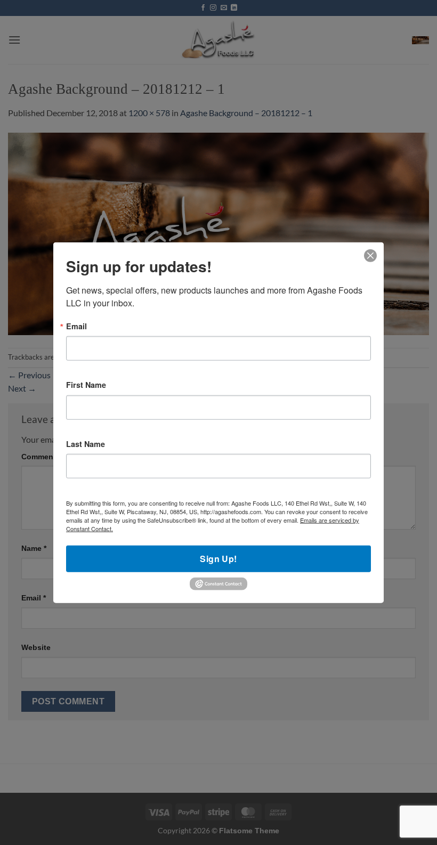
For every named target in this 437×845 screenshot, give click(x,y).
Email (76, 326)
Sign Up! (218, 558)
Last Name (85, 444)
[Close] (371, 256)
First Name (86, 384)
